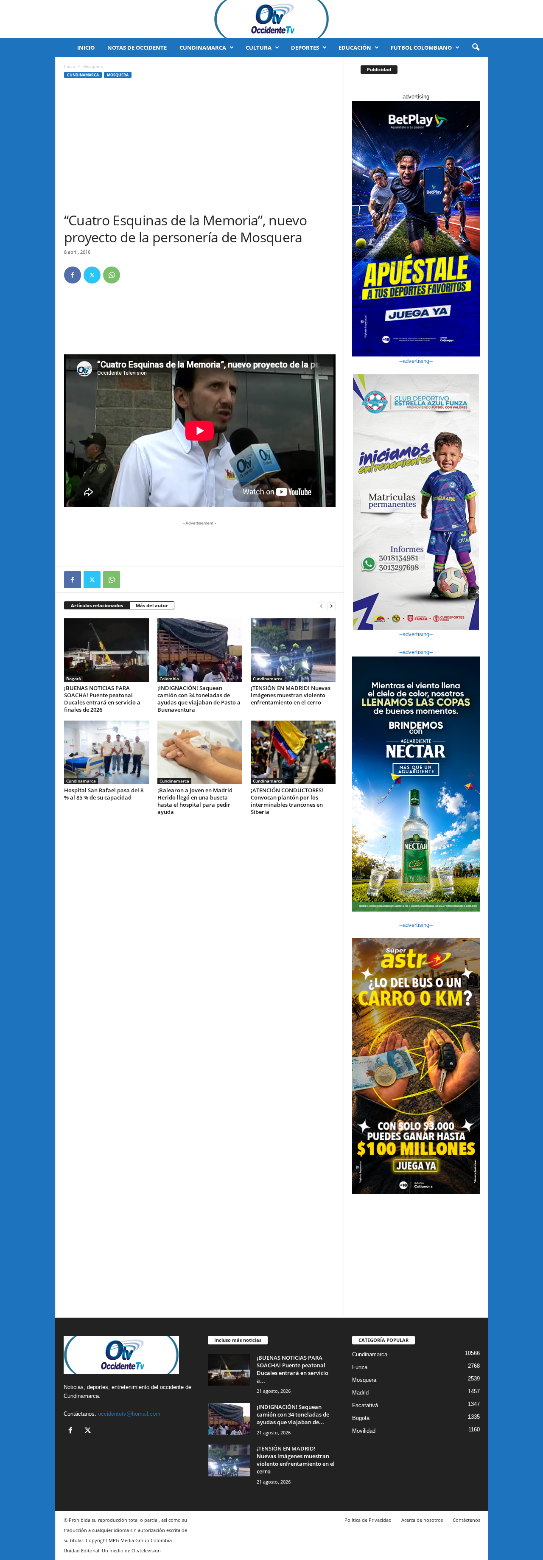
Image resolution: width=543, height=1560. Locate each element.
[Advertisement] (200, 148)
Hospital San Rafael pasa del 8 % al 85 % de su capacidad (103, 793)
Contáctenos (466, 1520)
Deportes (305, 47)
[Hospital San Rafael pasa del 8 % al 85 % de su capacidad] (106, 752)
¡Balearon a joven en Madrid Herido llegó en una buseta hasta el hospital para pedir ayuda (194, 801)
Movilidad (363, 1431)
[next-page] (331, 605)
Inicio (86, 47)
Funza (359, 1367)
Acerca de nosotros (422, 1520)
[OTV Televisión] (271, 19)
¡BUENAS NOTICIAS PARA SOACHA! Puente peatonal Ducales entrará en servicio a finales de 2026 (102, 698)
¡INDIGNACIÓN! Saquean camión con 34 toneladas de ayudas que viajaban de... (293, 1414)
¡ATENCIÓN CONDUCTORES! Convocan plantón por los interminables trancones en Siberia (287, 801)
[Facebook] (72, 275)
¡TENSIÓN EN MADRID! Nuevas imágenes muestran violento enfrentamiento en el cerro (290, 695)
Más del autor (152, 605)
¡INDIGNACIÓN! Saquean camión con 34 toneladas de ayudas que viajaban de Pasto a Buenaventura (199, 698)
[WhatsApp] (111, 275)
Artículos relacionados (97, 605)
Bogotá (73, 679)
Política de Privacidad (368, 1520)
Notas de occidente (137, 47)
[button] (475, 47)
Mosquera (118, 75)
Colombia (169, 679)
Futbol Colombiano (421, 47)
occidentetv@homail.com (129, 1414)
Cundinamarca (202, 47)
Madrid (360, 1392)
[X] (92, 275)
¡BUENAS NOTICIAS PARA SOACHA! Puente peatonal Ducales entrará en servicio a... (292, 1369)
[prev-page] (321, 605)
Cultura (259, 47)
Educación (355, 47)
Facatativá (365, 1405)
